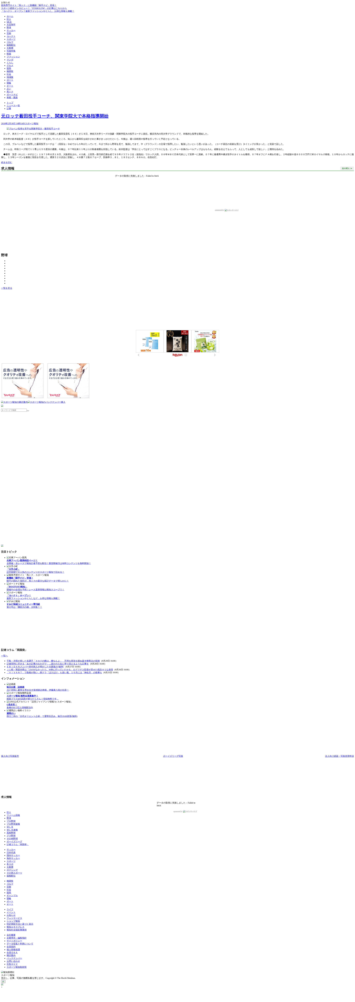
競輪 (9, 83)
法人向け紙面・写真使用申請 (339, 756)
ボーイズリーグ (14, 841)
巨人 (9, 19)
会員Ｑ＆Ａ (12, 952)
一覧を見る (6, 288)
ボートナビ (12, 94)
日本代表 (11, 852)
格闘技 (10, 71)
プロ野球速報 (13, 824)
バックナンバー (14, 958)
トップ (10, 103)
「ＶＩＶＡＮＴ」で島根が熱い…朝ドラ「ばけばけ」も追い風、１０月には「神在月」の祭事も (54, 672)
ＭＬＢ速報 (12, 830)
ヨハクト (11, 36)
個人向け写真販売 (10, 756)
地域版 (10, 77)
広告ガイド (12, 964)
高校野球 (11, 833)
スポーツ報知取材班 (17, 967)
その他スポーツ (14, 873)
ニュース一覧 (13, 105)
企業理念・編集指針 (17, 938)
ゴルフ (10, 42)
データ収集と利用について (20, 944)
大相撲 (10, 48)
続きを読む (6, 162)
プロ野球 (11, 821)
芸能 (9, 33)
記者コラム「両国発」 (18, 844)
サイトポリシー (14, 941)
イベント (11, 912)
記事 (9, 108)
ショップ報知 (13, 921)
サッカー (11, 30)
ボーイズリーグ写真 (173, 756)
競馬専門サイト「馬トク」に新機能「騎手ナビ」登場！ (29, 5)
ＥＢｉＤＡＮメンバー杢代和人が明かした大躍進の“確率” (35, 667)
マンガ (10, 59)
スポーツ (11, 39)
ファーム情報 (13, 815)
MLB (9, 22)
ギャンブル (12, 895)
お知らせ (11, 915)
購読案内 (11, 955)
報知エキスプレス (15, 927)
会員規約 (11, 946)
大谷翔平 (11, 24)
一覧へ (4, 656)
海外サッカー (13, 858)
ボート (10, 80)
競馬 (9, 68)
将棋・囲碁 (12, 97)
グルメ (10, 65)
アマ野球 (11, 836)
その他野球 (12, 838)
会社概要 (11, 935)
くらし (10, 62)
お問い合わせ (13, 961)
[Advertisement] (22, 309)
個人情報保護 (13, 949)
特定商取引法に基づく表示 (20, 924)
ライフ (10, 909)
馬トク (10, 92)
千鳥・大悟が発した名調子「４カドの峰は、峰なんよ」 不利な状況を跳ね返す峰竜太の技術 (53, 661)
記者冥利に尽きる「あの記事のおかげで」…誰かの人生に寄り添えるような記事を (48, 664)
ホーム (10, 16)
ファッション (13, 57)
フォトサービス (14, 918)
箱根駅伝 (11, 45)
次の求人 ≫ (347, 168)
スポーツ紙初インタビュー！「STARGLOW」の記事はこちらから (34, 8)
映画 (9, 54)
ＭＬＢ (10, 827)
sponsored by (219, 210)
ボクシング (12, 870)
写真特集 (11, 51)
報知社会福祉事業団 (17, 930)
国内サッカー (13, 855)
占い (9, 89)
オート (10, 86)
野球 (9, 27)
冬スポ (10, 864)
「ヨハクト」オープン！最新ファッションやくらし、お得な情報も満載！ (37, 11)
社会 (9, 74)
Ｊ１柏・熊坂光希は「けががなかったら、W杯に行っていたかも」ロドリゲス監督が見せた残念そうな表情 (60, 669)
